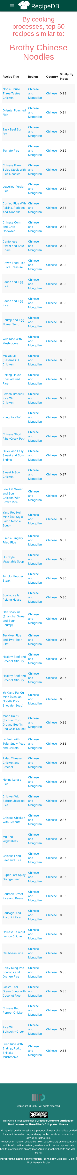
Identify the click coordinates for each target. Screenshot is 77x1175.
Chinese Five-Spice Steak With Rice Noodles (14, 169)
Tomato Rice (11, 150)
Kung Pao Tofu (12, 417)
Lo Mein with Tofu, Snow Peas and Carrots (14, 743)
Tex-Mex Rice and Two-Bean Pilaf (12, 640)
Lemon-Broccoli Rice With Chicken (13, 398)
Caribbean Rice (13, 953)
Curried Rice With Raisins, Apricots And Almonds (14, 208)
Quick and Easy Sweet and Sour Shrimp (13, 455)
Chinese (51, 93)
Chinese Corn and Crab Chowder (12, 227)
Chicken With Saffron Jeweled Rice (14, 801)
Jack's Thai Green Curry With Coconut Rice (14, 991)
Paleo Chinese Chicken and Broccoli (12, 762)
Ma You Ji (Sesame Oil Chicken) (11, 360)
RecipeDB (44, 6)
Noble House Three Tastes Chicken (11, 93)
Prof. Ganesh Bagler (38, 1162)
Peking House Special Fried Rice (12, 379)
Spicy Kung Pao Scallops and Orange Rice (13, 972)
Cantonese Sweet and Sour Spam (13, 246)
